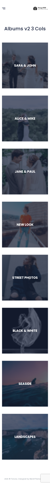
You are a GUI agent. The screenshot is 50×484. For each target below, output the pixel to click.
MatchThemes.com (38, 479)
